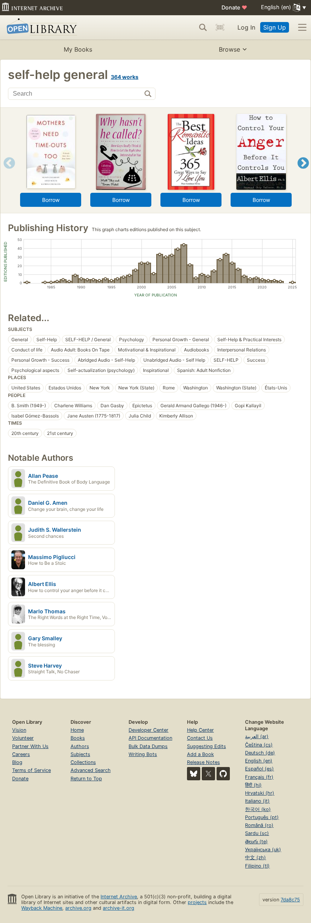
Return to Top (86, 778)
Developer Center (148, 730)
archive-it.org (118, 908)
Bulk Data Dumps (148, 746)
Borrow (51, 200)
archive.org (78, 908)
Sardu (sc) (257, 833)
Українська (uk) (263, 849)
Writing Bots (143, 754)
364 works (124, 77)
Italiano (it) (257, 801)
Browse (229, 49)
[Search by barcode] (220, 27)
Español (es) (259, 769)
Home (77, 730)
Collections (83, 762)
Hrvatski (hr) (259, 793)
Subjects (80, 754)
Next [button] (303, 172)
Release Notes (203, 762)
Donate (234, 7)
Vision (19, 730)
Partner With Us (30, 746)
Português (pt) (262, 817)
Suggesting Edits (206, 746)
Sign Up (274, 27)
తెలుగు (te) (256, 841)
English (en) (258, 761)
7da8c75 (290, 900)
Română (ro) (259, 825)
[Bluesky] (193, 773)
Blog (17, 762)
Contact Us (200, 738)
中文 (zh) (255, 857)
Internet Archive (119, 896)
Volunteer (23, 738)
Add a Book (200, 754)
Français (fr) (259, 777)
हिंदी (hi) (253, 785)
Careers (21, 754)
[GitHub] (223, 773)
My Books (78, 49)
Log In (246, 27)
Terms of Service (31, 770)
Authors (80, 746)
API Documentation (150, 738)
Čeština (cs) (259, 745)
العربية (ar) (257, 736)
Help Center (200, 730)
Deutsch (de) (260, 753)
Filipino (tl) (257, 866)
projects (197, 902)
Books (78, 738)
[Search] (203, 27)
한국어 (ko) (258, 809)
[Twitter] (208, 773)
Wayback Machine (41, 908)
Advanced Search (91, 770)
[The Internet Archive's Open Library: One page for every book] (40, 27)
